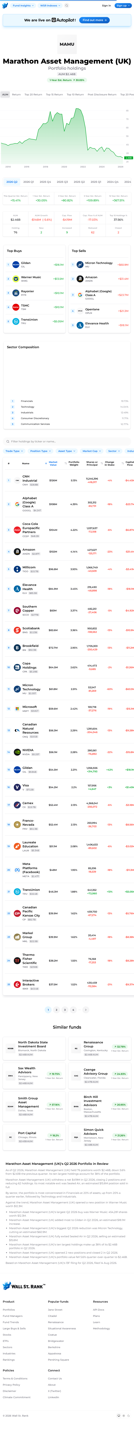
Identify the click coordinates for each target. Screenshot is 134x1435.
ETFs (6, 1341)
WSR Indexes (48, 5)
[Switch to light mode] (123, 1415)
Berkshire (54, 1347)
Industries (9, 1353)
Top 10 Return (75, 94)
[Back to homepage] (5, 6)
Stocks (7, 1334)
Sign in (106, 5)
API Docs (98, 1309)
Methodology (101, 1328)
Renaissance (56, 1322)
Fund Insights (22, 5)
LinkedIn (53, 1397)
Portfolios (9, 1309)
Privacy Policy (11, 1384)
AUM (5, 94)
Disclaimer (9, 1391)
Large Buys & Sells (14, 1328)
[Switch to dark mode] (128, 1415)
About (52, 1384)
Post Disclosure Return (102, 94)
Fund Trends (11, 1322)
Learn (96, 1322)
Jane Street (55, 1309)
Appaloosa (54, 1353)
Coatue (52, 1334)
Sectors (7, 1347)
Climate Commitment (17, 1397)
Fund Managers (13, 1316)
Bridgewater (56, 1341)
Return (16, 94)
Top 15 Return (54, 94)
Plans (96, 1316)
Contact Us (55, 1378)
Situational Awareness (62, 1328)
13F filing (72, 1263)
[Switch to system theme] (118, 1415)
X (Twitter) (54, 1391)
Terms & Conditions (15, 1378)
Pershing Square (58, 1359)
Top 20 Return (33, 94)
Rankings (9, 1359)
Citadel (52, 1316)
